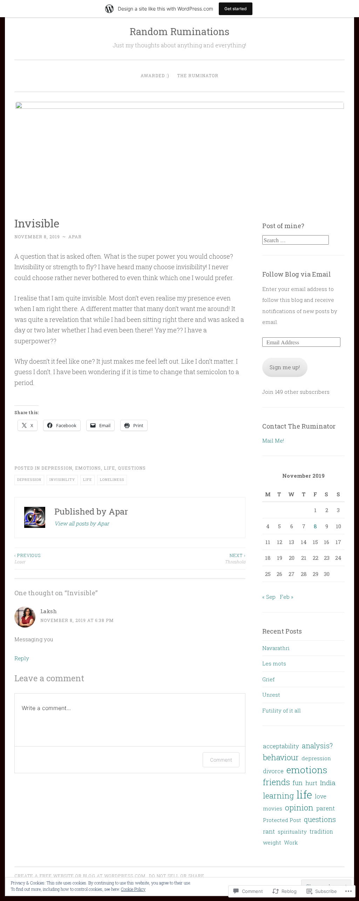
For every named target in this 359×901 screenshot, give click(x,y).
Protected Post (282, 819)
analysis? (317, 745)
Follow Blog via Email (296, 274)
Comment (221, 760)
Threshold (235, 558)
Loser (27, 558)
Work (291, 842)
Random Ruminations (179, 31)
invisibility (62, 479)
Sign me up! (285, 367)
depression (56, 468)
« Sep (269, 596)
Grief (268, 679)
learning (278, 795)
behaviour (281, 757)
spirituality (292, 831)
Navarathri (276, 647)
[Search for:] (295, 240)
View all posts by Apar (81, 523)
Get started (235, 8)
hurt (311, 783)
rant (269, 831)
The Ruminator (197, 75)
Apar (75, 236)
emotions (88, 468)
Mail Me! (273, 440)
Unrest (271, 694)
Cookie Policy (133, 889)
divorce (273, 771)
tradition (321, 831)
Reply (21, 658)
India (328, 782)
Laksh (48, 611)
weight (272, 842)
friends (276, 782)
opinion (299, 807)
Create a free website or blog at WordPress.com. (80, 876)
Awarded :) (155, 75)
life (109, 468)
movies (272, 808)
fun (298, 783)
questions (132, 468)
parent (325, 808)
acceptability (281, 746)
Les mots (274, 663)
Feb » (286, 596)
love (320, 796)
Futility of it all (281, 710)
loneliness (112, 479)
